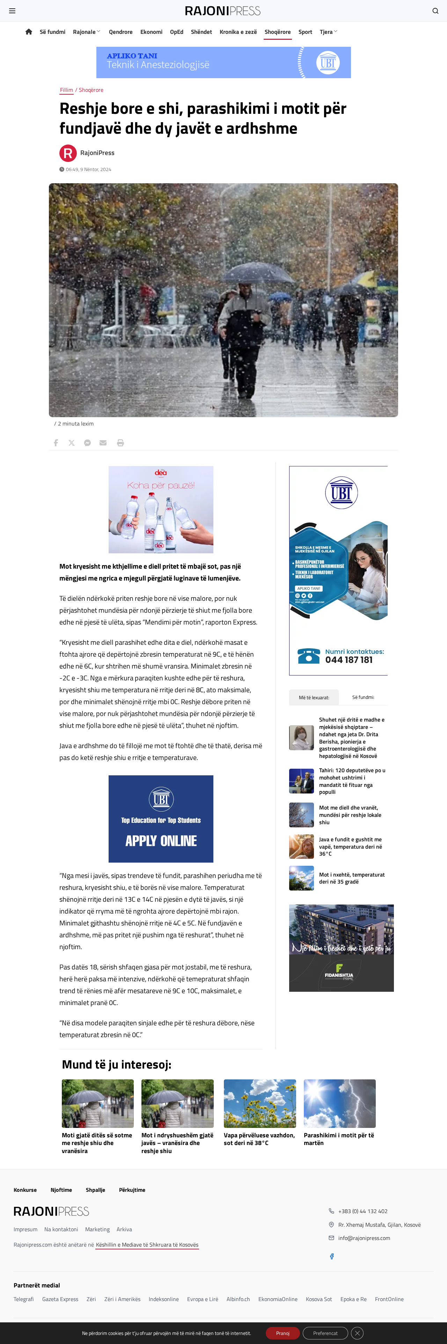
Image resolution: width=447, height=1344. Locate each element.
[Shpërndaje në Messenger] (87, 443)
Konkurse (25, 1190)
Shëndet (201, 31)
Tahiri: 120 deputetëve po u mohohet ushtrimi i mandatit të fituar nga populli (352, 781)
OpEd (176, 31)
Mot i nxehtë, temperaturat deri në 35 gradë (352, 878)
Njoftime (61, 1190)
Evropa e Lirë (202, 1299)
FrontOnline (389, 1299)
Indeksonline (164, 1299)
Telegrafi (24, 1299)
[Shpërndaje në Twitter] (72, 443)
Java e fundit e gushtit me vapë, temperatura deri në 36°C (350, 846)
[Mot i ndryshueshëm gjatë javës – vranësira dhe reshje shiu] (177, 1103)
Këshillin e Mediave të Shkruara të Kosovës (147, 1244)
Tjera (326, 31)
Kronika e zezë (238, 31)
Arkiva (124, 1229)
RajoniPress (97, 152)
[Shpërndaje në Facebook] (56, 443)
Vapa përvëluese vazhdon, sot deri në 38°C (259, 1139)
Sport (305, 31)
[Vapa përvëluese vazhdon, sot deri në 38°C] (260, 1103)
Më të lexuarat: (314, 697)
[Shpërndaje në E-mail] (103, 443)
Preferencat (325, 1333)
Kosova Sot (319, 1299)
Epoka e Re (353, 1299)
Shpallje (95, 1190)
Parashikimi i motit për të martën (339, 1139)
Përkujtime (132, 1190)
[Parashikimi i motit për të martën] (340, 1103)
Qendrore (121, 31)
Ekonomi (151, 31)
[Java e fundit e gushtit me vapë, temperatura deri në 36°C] (301, 846)
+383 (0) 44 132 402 (363, 1211)
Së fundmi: (363, 697)
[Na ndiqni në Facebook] (332, 1257)
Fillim (66, 90)
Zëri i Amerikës (122, 1299)
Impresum (25, 1229)
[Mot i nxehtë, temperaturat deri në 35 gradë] (301, 878)
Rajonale (84, 31)
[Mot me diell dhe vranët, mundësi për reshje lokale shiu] (301, 815)
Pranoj (283, 1333)
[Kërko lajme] (435, 11)
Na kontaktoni (61, 1229)
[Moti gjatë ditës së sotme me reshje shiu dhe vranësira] (98, 1103)
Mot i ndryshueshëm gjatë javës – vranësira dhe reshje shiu (177, 1143)
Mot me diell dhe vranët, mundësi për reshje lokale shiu (350, 814)
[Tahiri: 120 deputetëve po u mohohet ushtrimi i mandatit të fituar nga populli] (301, 781)
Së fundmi (52, 31)
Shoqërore (278, 31)
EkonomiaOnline (278, 1299)
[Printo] (119, 443)
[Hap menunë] (12, 11)
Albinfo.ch (238, 1299)
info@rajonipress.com (364, 1238)
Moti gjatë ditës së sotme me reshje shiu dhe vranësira (97, 1143)
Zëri (91, 1299)
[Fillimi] (28, 32)
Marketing (97, 1229)
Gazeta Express (60, 1299)
